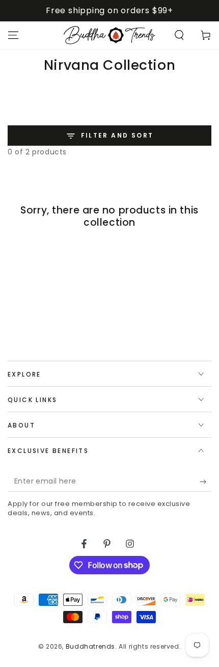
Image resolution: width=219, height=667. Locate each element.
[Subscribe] (205, 481)
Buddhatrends (90, 646)
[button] (179, 35)
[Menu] (13, 35)
